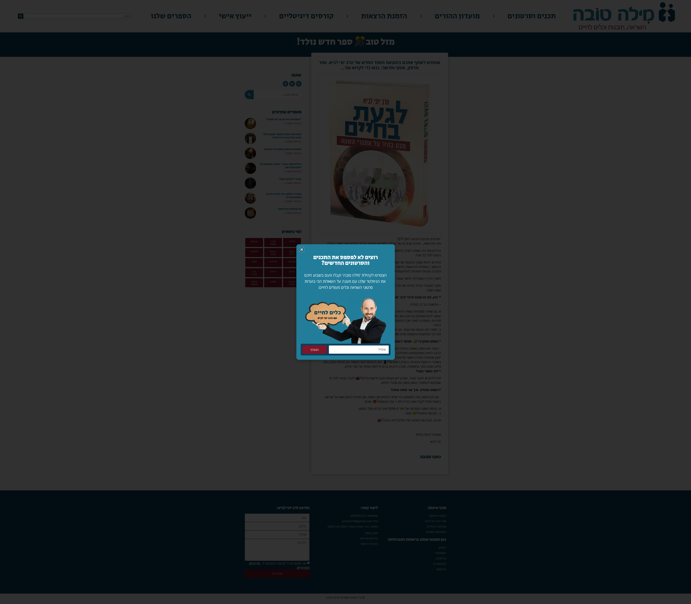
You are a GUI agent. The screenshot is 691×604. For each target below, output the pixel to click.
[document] (345, 302)
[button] (301, 249)
